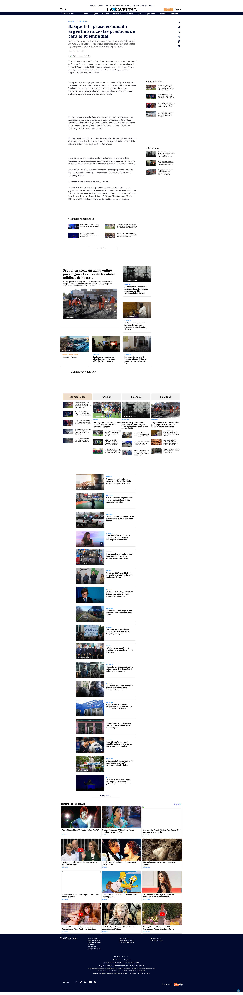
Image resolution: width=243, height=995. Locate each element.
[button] (61, 9)
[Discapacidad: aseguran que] (106, 764)
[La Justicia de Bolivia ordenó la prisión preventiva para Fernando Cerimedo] (106, 689)
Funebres (128, 5)
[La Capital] (121, 9)
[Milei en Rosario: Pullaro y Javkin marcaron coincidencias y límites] (106, 651)
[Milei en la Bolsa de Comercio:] (106, 783)
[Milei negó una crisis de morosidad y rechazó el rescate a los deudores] (84, 235)
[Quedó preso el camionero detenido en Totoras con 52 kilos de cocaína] (136, 444)
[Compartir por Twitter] (179, 27)
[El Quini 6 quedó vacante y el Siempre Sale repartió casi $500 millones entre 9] (160, 105)
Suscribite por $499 (169, 9)
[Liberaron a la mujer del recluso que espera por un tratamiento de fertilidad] (136, 435)
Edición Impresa (83, 21)
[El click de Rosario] (74, 351)
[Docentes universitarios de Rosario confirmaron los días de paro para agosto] (106, 632)
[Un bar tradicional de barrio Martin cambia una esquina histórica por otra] (106, 726)
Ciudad (85, 13)
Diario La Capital (93, 938)
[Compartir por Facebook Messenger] (179, 41)
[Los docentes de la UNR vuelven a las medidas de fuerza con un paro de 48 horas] (137, 351)
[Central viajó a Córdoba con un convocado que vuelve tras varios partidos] (160, 96)
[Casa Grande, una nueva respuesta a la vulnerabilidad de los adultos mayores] (106, 708)
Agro (139, 13)
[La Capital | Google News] (95, 982)
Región (95, 13)
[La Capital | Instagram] (85, 982)
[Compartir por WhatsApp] (179, 32)
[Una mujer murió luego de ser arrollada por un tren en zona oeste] (106, 614)
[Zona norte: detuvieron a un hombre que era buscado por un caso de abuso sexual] (136, 453)
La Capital (71, 21)
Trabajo (108, 5)
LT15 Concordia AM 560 (126, 942)
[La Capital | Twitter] (81, 982)
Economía (117, 13)
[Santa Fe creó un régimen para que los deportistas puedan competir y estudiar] (106, 501)
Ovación (105, 13)
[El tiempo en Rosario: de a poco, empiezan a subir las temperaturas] (165, 451)
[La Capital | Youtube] (90, 982)
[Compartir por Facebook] (179, 22)
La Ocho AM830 (124, 938)
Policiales (129, 13)
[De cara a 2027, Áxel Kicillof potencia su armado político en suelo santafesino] (106, 576)
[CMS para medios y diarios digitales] (166, 984)
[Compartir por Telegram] (179, 37)
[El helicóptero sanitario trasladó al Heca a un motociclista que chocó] (77, 440)
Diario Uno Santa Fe (94, 940)
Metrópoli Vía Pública (94, 948)
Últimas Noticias (67, 13)
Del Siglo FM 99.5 (155, 938)
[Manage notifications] (238, 990)
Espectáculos (150, 13)
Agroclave (91, 944)
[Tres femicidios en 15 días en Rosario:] (106, 538)
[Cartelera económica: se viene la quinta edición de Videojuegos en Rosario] (160, 163)
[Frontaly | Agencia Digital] (177, 984)
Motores (100, 5)
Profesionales (118, 5)
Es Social (174, 13)
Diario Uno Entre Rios (94, 942)
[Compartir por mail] (179, 46)
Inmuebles (92, 5)
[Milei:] (106, 595)
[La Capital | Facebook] (76, 982)
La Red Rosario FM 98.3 (126, 940)
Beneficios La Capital (140, 5)
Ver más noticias (105, 795)
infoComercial (92, 946)
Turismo (151, 5)
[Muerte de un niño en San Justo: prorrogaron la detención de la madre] (106, 520)
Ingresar (178, 9)
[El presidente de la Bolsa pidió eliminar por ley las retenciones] (84, 226)
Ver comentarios (102, 248)
